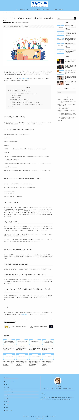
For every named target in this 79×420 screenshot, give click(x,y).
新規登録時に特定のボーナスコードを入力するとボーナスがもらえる (25, 102)
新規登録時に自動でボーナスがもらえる (20, 101)
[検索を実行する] (75, 18)
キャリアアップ (9, 392)
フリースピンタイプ (16, 97)
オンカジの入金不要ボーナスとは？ (18, 90)
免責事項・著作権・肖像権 (35, 416)
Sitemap (53, 416)
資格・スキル (9, 410)
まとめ (11, 106)
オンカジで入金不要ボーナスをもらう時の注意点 (21, 91)
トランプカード (24, 314)
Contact (49, 416)
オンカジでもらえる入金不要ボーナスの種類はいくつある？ (23, 93)
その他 (13, 22)
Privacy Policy (44, 416)
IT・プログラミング (10, 381)
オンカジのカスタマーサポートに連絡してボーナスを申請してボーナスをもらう (27, 104)
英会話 (7, 404)
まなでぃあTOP (27, 416)
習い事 (7, 401)
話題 (7, 407)
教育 (7, 398)
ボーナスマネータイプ (16, 95)
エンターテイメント (8, 22)
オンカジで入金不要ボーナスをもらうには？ (20, 99)
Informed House (55, 397)
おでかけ (8, 384)
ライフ (7, 395)
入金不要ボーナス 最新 (24, 78)
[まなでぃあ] (39, 4)
